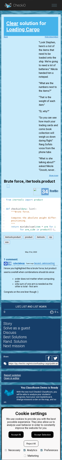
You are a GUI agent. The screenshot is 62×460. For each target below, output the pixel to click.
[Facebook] (49, 358)
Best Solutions (15, 337)
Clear (12, 23)
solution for (26, 26)
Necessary (14, 450)
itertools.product (13, 237)
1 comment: (11, 259)
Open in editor (11, 378)
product (28, 237)
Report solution (12, 375)
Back (6, 37)
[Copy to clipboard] (5, 363)
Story (7, 323)
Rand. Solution (15, 341)
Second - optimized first (44, 263)
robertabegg (18, 263)
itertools (41, 237)
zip (50, 237)
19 (9, 263)
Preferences (51, 450)
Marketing (33, 455)
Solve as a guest (16, 328)
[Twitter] (55, 358)
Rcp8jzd (54, 190)
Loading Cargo (23, 29)
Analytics (32, 450)
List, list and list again (31, 306)
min (7, 242)
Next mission (14, 346)
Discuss (9, 332)
